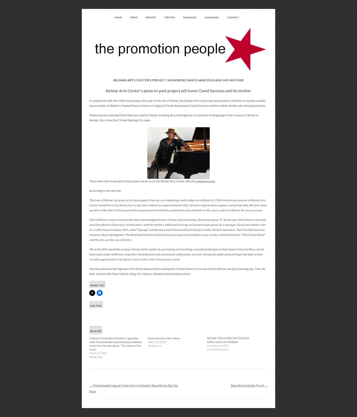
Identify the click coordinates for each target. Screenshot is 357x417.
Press (133, 17)
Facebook (190, 17)
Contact (233, 17)
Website (151, 17)
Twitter (169, 17)
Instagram (212, 17)
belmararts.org (205, 181)
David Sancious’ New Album (164, 338)
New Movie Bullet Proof (249, 386)
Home (118, 17)
